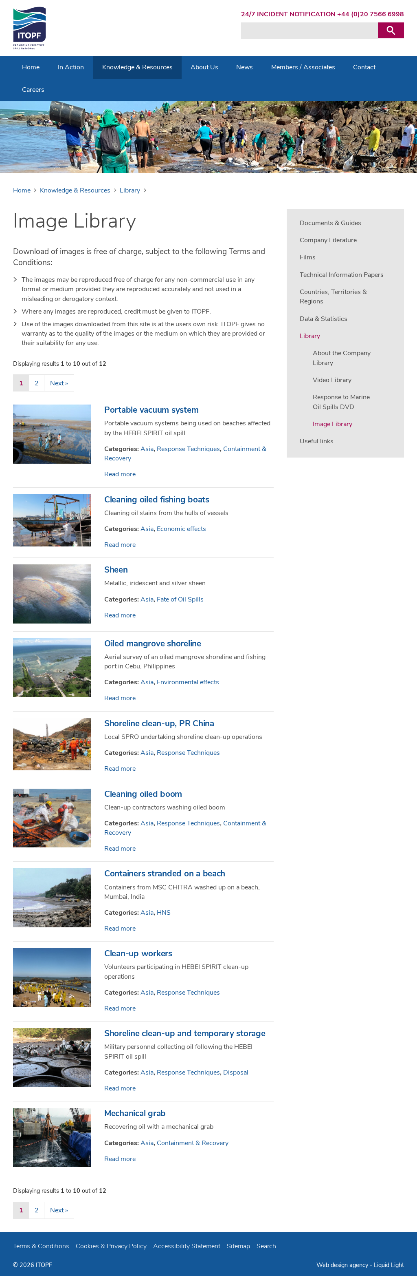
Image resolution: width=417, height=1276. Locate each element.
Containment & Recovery (192, 1143)
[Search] (391, 30)
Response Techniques (188, 448)
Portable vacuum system (151, 410)
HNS (164, 912)
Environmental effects (188, 682)
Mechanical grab (135, 1113)
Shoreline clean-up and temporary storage (185, 1033)
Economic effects (181, 528)
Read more (120, 474)
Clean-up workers (138, 953)
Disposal (235, 1072)
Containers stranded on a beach (164, 873)
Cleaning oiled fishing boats (156, 499)
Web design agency (343, 1265)
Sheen (116, 569)
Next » (59, 383)
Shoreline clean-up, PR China (159, 723)
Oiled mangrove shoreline (152, 643)
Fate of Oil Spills (180, 599)
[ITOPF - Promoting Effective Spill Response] (29, 28)
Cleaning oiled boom (143, 794)
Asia (147, 448)
